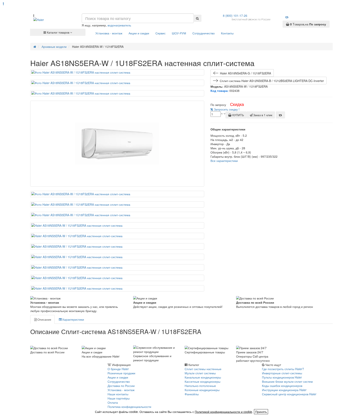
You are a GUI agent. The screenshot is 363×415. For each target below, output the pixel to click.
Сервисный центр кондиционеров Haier (289, 394)
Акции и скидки (139, 33)
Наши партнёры (119, 398)
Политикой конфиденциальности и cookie (223, 412)
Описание (44, 319)
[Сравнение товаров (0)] (287, 17)
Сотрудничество (203, 33)
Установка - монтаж (108, 33)
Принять (261, 412)
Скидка (237, 104)
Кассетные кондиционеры (202, 381)
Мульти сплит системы (200, 373)
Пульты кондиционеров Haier (282, 377)
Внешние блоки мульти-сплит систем (287, 381)
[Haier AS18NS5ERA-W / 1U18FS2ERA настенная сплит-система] (117, 72)
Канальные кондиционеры (203, 377)
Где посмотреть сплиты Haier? (283, 369)
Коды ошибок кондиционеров (282, 386)
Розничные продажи (121, 373)
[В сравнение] (280, 114)
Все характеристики (224, 161)
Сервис (160, 33)
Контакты (227, 33)
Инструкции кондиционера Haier (284, 390)
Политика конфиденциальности (129, 407)
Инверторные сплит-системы (282, 373)
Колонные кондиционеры (202, 390)
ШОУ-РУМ (179, 33)
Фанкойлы (192, 394)
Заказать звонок (45, 376)
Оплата (113, 402)
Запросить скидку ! (226, 109)
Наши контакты (118, 394)
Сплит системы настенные (203, 369)
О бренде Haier (118, 369)
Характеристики (73, 319)
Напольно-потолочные (200, 386)
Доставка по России (121, 386)
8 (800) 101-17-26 (235, 15)
